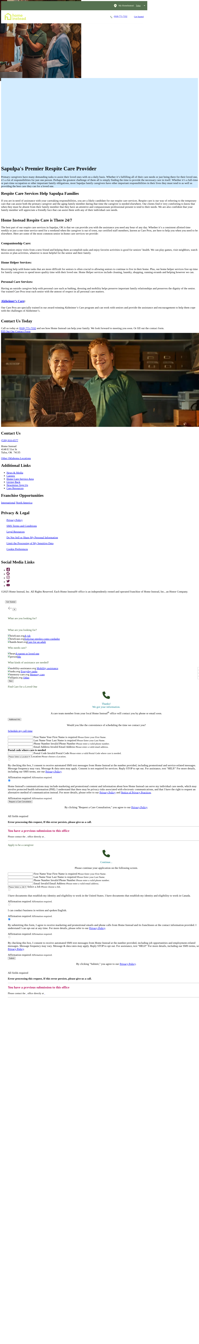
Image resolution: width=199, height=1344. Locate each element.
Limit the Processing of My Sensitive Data (29, 543)
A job (27, 635)
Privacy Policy (14, 520)
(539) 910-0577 (9, 440)
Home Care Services (45, 17)
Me (19, 656)
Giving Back (13, 481)
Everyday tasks (29, 671)
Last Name (39, 740)
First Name (40, 737)
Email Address (42, 746)
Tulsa (138, 5)
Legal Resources (15, 531)
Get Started (139, 17)
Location (36, 756)
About (98, 17)
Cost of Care (82, 17)
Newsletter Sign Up (17, 485)
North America (24, 502)
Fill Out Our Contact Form (15, 331)
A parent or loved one (27, 653)
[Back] (10, 608)
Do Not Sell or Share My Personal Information (32, 537)
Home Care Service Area (20, 478)
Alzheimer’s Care (12, 301)
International (8, 502)
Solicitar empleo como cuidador (42, 638)
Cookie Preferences (17, 549)
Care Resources (15, 488)
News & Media (14, 472)
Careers (65, 17)
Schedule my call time (20, 730)
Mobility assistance (47, 668)
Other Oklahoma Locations (16, 458)
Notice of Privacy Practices (136, 792)
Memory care (37, 674)
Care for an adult (36, 641)
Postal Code (40, 753)
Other (26, 677)
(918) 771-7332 (27, 328)
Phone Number (42, 743)
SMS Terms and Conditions (21, 525)
